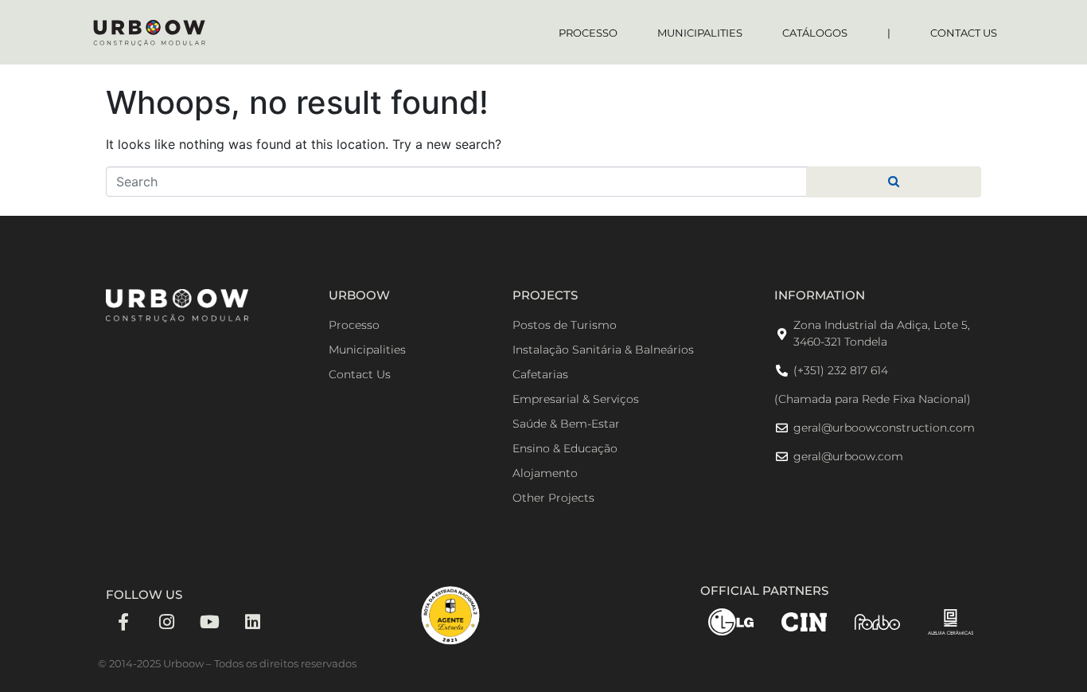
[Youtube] (209, 621)
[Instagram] (166, 621)
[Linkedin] (252, 621)
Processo (588, 32)
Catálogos (814, 32)
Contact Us (963, 32)
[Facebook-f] (123, 621)
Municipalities (699, 32)
